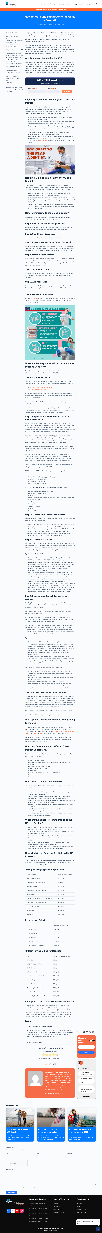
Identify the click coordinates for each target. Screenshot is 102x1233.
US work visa (43, 140)
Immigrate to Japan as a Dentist (38, 1218)
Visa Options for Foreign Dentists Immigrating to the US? (14, 58)
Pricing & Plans (81, 1209)
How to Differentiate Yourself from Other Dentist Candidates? (14, 62)
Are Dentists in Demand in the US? (13, 37)
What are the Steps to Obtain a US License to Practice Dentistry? (14, 54)
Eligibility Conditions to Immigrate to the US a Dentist (14, 41)
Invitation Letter (81, 1212)
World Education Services (39, 389)
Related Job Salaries (11, 85)
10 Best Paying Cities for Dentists (14, 87)
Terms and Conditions (59, 1212)
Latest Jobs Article (64, 4)
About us (79, 1203)
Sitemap (55, 1203)
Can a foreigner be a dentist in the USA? (41, 1026)
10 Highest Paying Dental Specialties (12, 81)
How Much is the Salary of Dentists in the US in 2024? (13, 77)
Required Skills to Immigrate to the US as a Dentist (14, 45)
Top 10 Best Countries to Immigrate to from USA (86, 1081)
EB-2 (35, 733)
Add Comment (10, 1169)
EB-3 (41, 733)
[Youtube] (17, 1211)
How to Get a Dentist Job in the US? (14, 67)
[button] (50, 1026)
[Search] (96, 4)
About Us (81, 4)
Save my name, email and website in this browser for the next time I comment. (27, 1187)
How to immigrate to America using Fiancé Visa (51, 9)
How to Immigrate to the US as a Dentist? (14, 50)
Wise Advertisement (52, 1230)
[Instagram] (22, 1211)
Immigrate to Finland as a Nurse (38, 1221)
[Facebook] (9, 1211)
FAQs (7, 94)
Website (69, 1153)
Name (32, 88)
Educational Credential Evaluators (42, 387)
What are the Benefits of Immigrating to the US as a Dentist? (13, 72)
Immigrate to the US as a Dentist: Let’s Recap (14, 90)
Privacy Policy (57, 1209)
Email (51, 88)
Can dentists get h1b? (35, 1042)
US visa (34, 298)
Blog (75, 4)
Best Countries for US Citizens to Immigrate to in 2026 (86, 1089)
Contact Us (89, 4)
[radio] (43, 1055)
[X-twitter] (13, 1211)
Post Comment (11, 1192)
